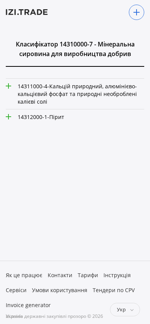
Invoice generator (28, 305)
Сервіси (16, 290)
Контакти (60, 275)
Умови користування (59, 290)
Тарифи (88, 275)
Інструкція (117, 275)
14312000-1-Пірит (41, 117)
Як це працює (24, 275)
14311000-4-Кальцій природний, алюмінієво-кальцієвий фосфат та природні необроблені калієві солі (77, 94)
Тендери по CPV (114, 290)
